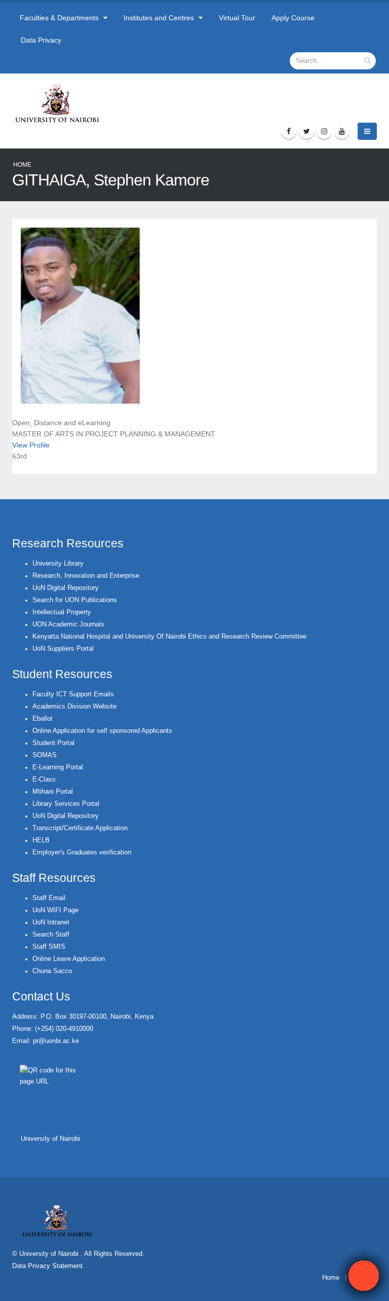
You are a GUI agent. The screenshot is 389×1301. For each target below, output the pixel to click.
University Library (58, 563)
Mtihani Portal (52, 791)
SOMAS (44, 755)
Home (22, 164)
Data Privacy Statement (47, 1266)
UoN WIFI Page (55, 910)
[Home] (61, 103)
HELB (41, 840)
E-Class (44, 779)
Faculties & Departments (60, 18)
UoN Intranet (50, 922)
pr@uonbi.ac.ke (56, 1041)
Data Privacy (41, 40)
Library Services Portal (65, 803)
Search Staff (50, 934)
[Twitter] (306, 131)
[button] (363, 1275)
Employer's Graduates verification (81, 852)
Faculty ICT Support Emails (73, 694)
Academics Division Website (74, 706)
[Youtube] (341, 131)
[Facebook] (288, 131)
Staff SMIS (48, 946)
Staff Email (48, 898)
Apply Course (293, 18)
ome (333, 1277)
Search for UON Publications (74, 600)
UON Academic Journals (68, 624)
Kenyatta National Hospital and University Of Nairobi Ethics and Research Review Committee (169, 636)
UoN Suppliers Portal (63, 648)
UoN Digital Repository (65, 587)
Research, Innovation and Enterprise (85, 575)
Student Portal (53, 743)
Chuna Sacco (52, 971)
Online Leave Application (68, 958)
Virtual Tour (237, 18)
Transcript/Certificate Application (80, 828)
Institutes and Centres (160, 18)
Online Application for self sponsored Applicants (102, 730)
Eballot (42, 718)
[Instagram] (324, 131)
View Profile (31, 445)
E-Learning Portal (57, 767)
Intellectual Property (61, 612)
